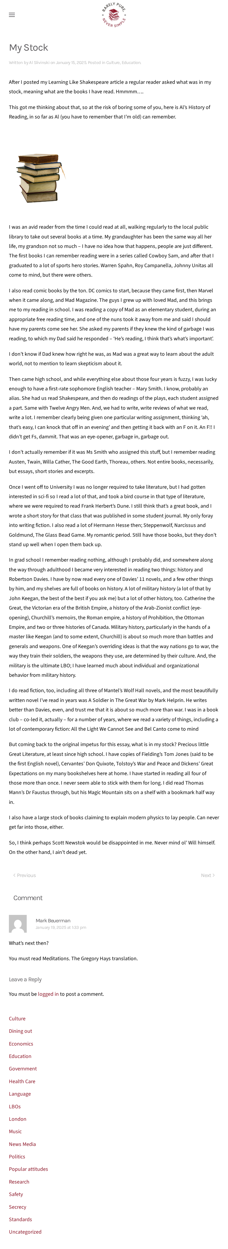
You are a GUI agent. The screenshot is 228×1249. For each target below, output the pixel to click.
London (17, 1119)
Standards (20, 1219)
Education (131, 62)
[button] (12, 15)
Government (23, 1068)
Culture (113, 62)
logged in (48, 994)
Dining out (20, 1031)
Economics (21, 1044)
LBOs (15, 1106)
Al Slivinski (39, 62)
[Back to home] (114, 15)
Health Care (22, 1081)
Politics (17, 1156)
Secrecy (17, 1207)
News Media (22, 1144)
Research (19, 1182)
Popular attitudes (28, 1169)
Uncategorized (25, 1232)
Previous (26, 875)
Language (20, 1094)
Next (206, 875)
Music (15, 1131)
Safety (16, 1194)
